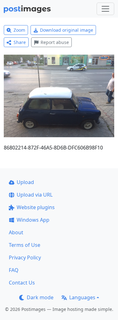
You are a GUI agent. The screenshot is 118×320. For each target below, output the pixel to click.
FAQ (14, 270)
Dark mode (40, 297)
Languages (82, 297)
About (16, 232)
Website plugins (36, 207)
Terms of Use (24, 244)
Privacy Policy (25, 257)
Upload (25, 182)
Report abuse (55, 42)
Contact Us (22, 282)
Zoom (19, 30)
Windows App (33, 219)
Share (20, 42)
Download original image (66, 30)
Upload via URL (35, 194)
